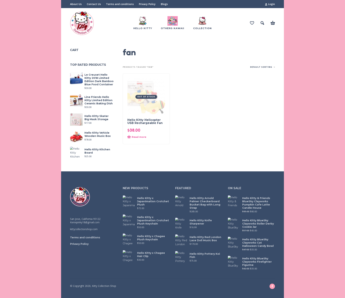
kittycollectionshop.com (84, 229)
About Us (76, 4)
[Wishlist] (252, 23)
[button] (262, 23)
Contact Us (94, 4)
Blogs (164, 4)
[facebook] (272, 286)
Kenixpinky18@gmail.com (85, 222)
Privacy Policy (147, 4)
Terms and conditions (120, 4)
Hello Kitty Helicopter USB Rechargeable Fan (145, 121)
